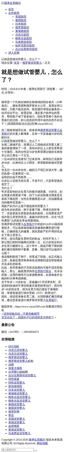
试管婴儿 (54, 130)
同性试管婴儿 (16, 382)
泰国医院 (20, 20)
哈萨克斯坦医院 (25, 45)
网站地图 (42, 443)
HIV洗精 (13, 346)
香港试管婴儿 (16, 429)
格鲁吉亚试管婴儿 (19, 397)
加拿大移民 (15, 368)
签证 (11, 415)
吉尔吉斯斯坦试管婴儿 (22, 375)
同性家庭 (13, 379)
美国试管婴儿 (16, 418)
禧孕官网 (13, 411)
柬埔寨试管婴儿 (18, 393)
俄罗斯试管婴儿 (32, 62)
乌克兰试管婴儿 (18, 350)
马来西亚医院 (23, 41)
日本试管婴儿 (16, 389)
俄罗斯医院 (22, 27)
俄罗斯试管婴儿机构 (20, 360)
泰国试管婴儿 (16, 404)
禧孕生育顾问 (37, 439)
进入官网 (13, 52)
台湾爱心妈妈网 (18, 371)
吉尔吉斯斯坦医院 (26, 49)
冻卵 (11, 364)
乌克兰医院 (22, 34)
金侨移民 (13, 426)
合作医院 (13, 13)
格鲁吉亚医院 (23, 38)
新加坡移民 (15, 386)
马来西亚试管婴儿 (19, 433)
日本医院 (20, 23)
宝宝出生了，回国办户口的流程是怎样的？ (27, 317)
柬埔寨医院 (22, 31)
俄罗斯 (44, 130)
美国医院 (20, 16)
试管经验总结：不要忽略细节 (21, 313)
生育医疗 (29, 224)
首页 (11, 9)
